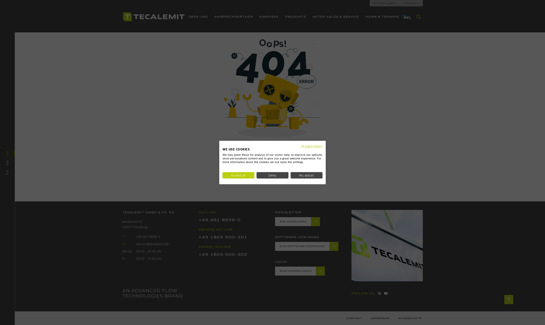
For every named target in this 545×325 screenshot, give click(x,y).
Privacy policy (312, 146)
